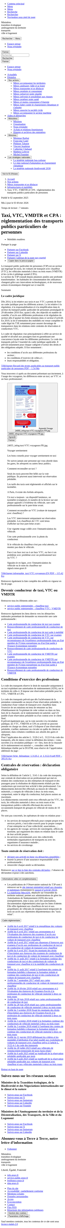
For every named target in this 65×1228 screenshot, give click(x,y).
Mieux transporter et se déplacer (28, 88)
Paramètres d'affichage (18, 1216)
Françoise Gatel (20, 141)
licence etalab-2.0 (9, 1224)
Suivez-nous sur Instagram (19, 1100)
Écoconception (14, 1202)
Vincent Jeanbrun (21, 146)
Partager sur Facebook (18, 249)
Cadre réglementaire (11, 920)
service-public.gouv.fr (17, 1178)
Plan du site (12, 1188)
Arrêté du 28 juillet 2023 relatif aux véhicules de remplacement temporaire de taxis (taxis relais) (30, 1049)
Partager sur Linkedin (17, 252)
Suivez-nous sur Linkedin (19, 1103)
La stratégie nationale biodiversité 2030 (32, 168)
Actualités (12, 74)
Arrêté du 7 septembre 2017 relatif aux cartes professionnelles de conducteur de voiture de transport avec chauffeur (35, 983)
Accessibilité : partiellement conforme (25, 1191)
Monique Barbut (21, 138)
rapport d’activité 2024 (45, 890)
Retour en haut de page (12, 1069)
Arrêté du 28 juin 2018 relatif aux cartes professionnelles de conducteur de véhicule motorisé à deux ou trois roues (34, 1006)
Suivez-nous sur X (16, 1097)
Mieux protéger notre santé (26, 99)
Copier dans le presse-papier (20, 261)
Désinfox (11, 77)
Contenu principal (15, 3)
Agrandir (12, 437)
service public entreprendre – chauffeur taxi (28, 606)
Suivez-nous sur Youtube (19, 1105)
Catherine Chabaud (22, 149)
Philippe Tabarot (21, 143)
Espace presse (14, 44)
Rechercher (12, 14)
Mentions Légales (15, 1194)
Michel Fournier (21, 154)
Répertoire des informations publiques (25, 1210)
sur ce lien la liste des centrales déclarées (31, 870)
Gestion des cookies (17, 1213)
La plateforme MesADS (18, 892)
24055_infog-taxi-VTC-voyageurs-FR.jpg (25, 434)
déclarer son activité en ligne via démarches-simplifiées (33, 857)
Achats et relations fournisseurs (28, 129)
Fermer (5, 52)
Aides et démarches (16, 115)
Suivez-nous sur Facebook (19, 1095)
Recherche (12, 12)
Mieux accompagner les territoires (29, 83)
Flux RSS (12, 1207)
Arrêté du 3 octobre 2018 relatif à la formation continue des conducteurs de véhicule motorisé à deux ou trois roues (35, 1022)
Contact (11, 1204)
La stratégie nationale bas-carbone (29, 160)
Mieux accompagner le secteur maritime (32, 113)
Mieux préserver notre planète (27, 94)
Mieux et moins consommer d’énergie (31, 102)
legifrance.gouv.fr (15, 1180)
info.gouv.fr (12, 1175)
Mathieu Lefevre (21, 151)
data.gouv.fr (13, 1183)
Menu (10, 6)
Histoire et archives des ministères (29, 132)
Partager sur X (14, 255)
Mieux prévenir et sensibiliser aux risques (33, 96)
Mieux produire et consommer (27, 91)
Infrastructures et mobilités (19, 187)
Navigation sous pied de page (21, 17)
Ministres (12, 135)
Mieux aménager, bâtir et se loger (29, 86)
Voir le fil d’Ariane (10, 174)
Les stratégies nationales (19, 157)
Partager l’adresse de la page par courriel (26, 257)
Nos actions (13, 80)
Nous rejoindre (14, 46)
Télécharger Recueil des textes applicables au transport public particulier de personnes (30, 367)
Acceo (10, 1199)
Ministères (13, 118)
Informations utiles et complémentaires (19, 879)
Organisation (19, 124)
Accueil (11, 179)
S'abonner (12, 1149)
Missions (17, 121)
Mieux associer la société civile (28, 110)
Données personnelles (17, 1196)
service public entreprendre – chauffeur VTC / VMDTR (34, 608)
